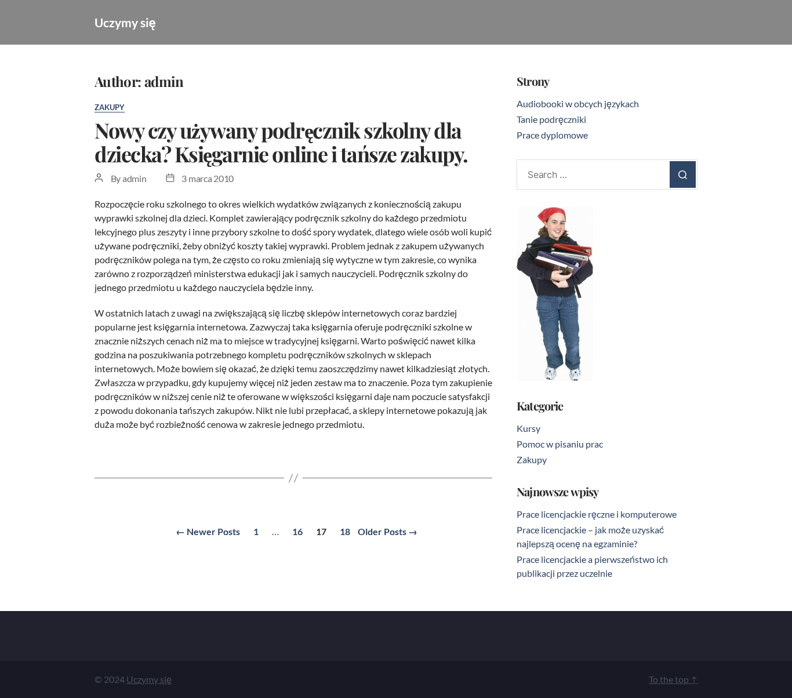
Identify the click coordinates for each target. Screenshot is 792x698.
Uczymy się (125, 22)
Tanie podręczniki (551, 119)
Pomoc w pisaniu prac (560, 443)
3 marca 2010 (207, 178)
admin (134, 178)
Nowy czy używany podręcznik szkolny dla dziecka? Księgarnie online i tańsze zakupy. (281, 142)
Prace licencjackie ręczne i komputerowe (597, 513)
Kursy (528, 428)
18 (345, 531)
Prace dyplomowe (552, 134)
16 (297, 531)
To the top (673, 679)
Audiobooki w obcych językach (578, 103)
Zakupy (110, 107)
